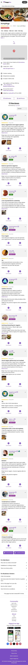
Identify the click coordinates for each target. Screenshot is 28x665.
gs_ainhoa (12, 156)
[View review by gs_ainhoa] (5, 158)
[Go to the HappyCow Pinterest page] (17, 644)
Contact (14, 617)
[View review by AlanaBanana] (5, 453)
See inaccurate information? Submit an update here (13, 579)
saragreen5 (12, 279)
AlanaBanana (12, 451)
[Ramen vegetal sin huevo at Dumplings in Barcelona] (4, 478)
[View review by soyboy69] (5, 529)
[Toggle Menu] (1, 2)
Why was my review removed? (8, 562)
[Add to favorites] (26, 10)
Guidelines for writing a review (8, 565)
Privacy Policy (14, 650)
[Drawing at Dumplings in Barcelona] (4, 337)
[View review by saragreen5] (5, 281)
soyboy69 (11, 93)
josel (10, 351)
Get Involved (14, 611)
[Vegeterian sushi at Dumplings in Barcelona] (9, 142)
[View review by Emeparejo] (5, 494)
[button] (14, 51)
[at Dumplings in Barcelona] (4, 437)
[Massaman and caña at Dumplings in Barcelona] (4, 378)
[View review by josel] (5, 353)
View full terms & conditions (8, 589)
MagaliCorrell (12, 392)
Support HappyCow (14, 658)
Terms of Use (14, 653)
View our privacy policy (7, 568)
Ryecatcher (12, 316)
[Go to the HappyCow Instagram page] (20, 644)
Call (14, 43)
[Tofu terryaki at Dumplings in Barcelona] (4, 142)
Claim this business (8, 90)
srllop (10, 251)
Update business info (8, 86)
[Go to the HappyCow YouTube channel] (11, 644)
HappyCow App (14, 623)
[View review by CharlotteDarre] (5, 228)
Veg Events (14, 606)
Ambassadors (14, 605)
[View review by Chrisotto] (5, 193)
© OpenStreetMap (15, 58)
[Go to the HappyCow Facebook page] (8, 644)
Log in (24, 2)
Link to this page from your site (8, 583)
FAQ (14, 616)
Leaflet (5, 58)
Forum (14, 608)
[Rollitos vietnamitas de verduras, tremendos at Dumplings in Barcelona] (4, 513)
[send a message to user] (16, 115)
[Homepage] (7, 2)
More (2, 38)
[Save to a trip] (23, 10)
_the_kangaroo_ (8, 84)
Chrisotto (11, 191)
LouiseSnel (12, 115)
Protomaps (9, 58)
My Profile (14, 603)
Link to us (14, 619)
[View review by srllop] (5, 253)
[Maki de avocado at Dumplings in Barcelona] (4, 212)
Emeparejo (12, 492)
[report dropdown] (25, 115)
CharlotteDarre (13, 226)
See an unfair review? (6, 586)
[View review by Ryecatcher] (5, 317)
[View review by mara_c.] (5, 421)
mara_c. (11, 419)
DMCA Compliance (14, 656)
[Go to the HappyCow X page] (14, 644)
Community (14, 601)
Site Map (14, 620)
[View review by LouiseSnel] (5, 117)
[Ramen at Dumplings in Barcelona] (9, 337)
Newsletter (14, 609)
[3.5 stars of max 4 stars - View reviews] (4, 25)
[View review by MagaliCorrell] (5, 394)
